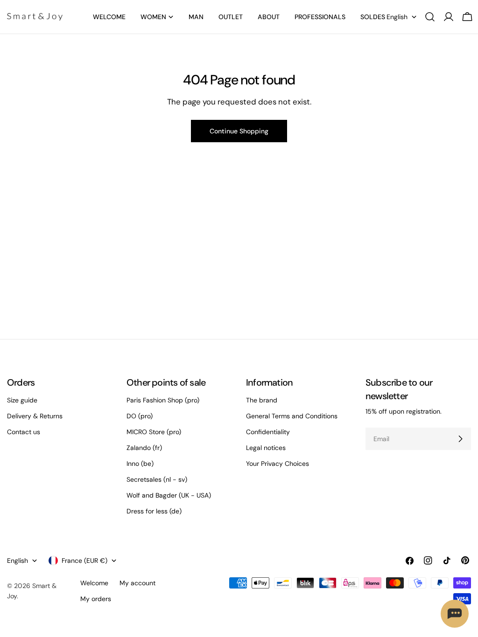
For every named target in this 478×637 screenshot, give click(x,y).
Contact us (23, 432)
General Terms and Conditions (291, 416)
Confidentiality (268, 432)
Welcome (94, 583)
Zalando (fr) (144, 447)
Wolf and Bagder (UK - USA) (169, 495)
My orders (95, 599)
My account (137, 583)
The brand (261, 400)
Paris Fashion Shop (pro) (163, 400)
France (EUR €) (84, 560)
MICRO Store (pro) (154, 432)
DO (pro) (140, 416)
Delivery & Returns (35, 416)
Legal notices (266, 447)
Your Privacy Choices (277, 463)
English (397, 17)
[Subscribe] (460, 439)
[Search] (430, 16)
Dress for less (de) (154, 511)
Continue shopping (239, 131)
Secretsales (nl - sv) (157, 479)
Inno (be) (140, 463)
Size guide (22, 400)
